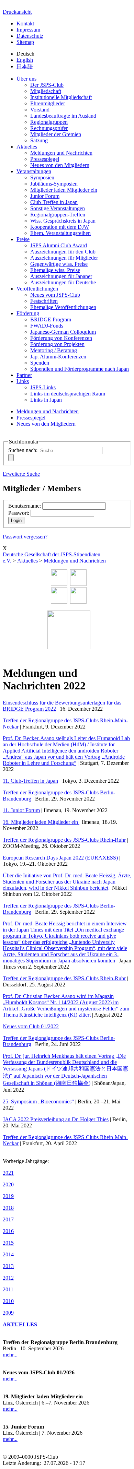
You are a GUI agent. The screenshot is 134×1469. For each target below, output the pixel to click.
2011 (8, 1289)
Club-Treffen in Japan (54, 202)
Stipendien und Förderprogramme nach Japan (79, 369)
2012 (8, 1278)
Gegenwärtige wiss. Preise (59, 264)
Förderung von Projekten (57, 344)
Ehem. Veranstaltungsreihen (60, 233)
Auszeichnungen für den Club (63, 251)
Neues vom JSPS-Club (55, 295)
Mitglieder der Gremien (55, 134)
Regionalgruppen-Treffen (57, 214)
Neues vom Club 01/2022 (31, 1026)
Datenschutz (29, 36)
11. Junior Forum (21, 810)
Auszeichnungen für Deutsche (63, 282)
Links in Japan (46, 400)
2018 (8, 1208)
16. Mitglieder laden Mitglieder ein (41, 822)
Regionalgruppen (49, 122)
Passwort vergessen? (25, 537)
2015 (8, 1243)
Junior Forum (44, 196)
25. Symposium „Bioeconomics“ (38, 1101)
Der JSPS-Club (47, 85)
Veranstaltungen (33, 171)
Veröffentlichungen (37, 289)
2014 (8, 1254)
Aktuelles (26, 147)
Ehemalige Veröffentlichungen (63, 307)
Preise (23, 239)
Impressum (28, 30)
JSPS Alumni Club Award (58, 245)
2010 (8, 1301)
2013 (8, 1266)
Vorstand (39, 109)
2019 (8, 1196)
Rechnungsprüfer (49, 128)
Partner (24, 375)
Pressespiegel (44, 159)
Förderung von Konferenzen (61, 338)
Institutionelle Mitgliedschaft (61, 97)
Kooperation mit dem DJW (59, 227)
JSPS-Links (43, 387)
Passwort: (18, 513)
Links (22, 381)
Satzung (39, 140)
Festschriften (44, 301)
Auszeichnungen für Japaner (61, 276)
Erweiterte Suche (21, 474)
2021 (8, 1173)
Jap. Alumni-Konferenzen (58, 356)
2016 (8, 1231)
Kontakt (25, 23)
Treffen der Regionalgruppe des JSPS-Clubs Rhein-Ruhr (64, 840)
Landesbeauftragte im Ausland (63, 116)
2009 (8, 1313)
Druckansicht (17, 12)
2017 (8, 1219)
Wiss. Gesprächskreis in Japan (63, 221)
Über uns (26, 79)
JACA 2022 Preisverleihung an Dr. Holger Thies (56, 1119)
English (24, 60)
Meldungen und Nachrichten (61, 153)
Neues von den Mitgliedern (59, 165)
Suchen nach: (22, 450)
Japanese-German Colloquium (63, 332)
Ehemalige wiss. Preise (55, 270)
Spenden (39, 363)
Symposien (42, 177)
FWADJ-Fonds (46, 326)
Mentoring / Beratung (53, 350)
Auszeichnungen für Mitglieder (64, 258)
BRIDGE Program (50, 319)
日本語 (24, 66)
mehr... (10, 1355)
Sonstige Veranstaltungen (57, 208)
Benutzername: (24, 506)
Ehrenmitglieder (47, 103)
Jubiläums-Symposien (54, 184)
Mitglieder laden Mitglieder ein (63, 190)
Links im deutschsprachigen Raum (67, 393)
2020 (8, 1184)
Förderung (27, 313)
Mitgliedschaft (45, 91)
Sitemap (25, 42)
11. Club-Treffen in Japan (30, 781)
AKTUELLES (20, 1324)
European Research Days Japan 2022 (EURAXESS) (60, 858)
